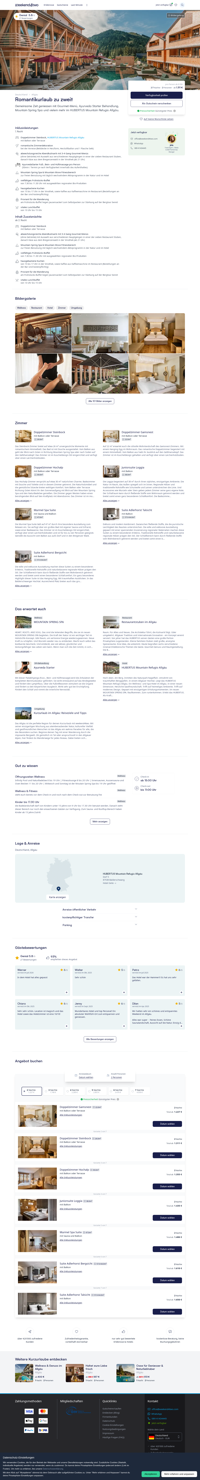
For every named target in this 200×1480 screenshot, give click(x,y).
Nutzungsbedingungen (114, 1429)
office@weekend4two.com (146, 138)
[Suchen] (182, 5)
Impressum (108, 1433)
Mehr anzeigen (100, 821)
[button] (37, 1116)
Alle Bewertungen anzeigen (100, 1039)
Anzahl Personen (118, 1074)
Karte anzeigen (57, 897)
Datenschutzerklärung (53, 1469)
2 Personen (116, 1077)
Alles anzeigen (22, 500)
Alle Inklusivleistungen (71, 1115)
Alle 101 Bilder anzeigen (100, 401)
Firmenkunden (109, 1416)
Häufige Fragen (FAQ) (113, 1437)
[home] (27, 5)
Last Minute (77, 5)
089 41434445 (140, 148)
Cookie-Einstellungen (113, 1424)
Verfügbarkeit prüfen (156, 95)
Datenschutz (108, 1420)
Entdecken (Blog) (111, 1412)
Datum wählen (86, 1077)
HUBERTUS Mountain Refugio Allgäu (65, 137)
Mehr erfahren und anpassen (179, 1474)
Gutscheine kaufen (111, 1408)
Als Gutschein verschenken (156, 103)
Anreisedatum (85, 1074)
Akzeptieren (151, 1474)
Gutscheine (62, 5)
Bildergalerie (177, 15)
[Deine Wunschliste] (176, 5)
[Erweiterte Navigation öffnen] (88, 5)
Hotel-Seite (108, 883)
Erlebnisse (49, 5)
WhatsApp (138, 143)
